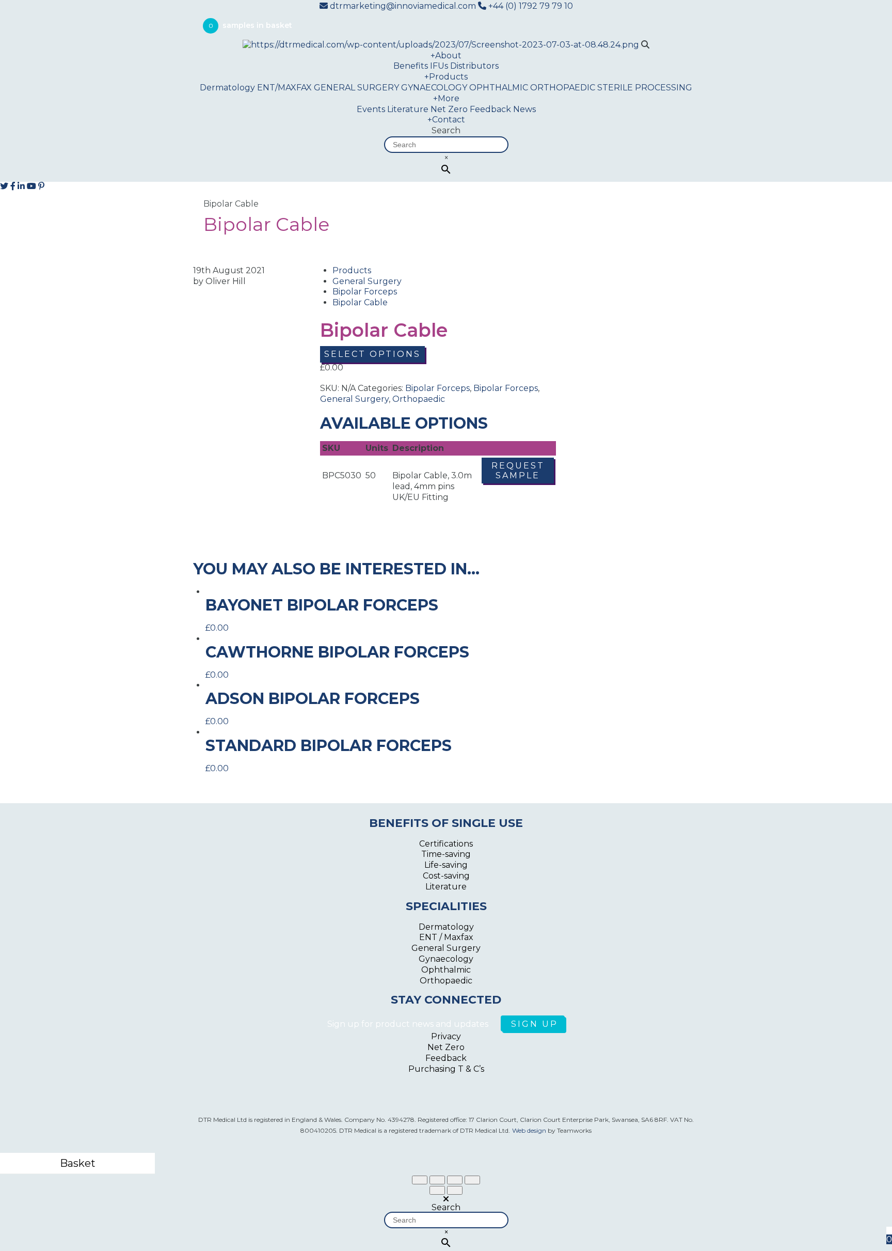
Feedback (490, 109)
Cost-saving (446, 876)
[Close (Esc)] (419, 1180)
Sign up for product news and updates (408, 1024)
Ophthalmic (446, 970)
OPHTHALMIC (498, 87)
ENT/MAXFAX (284, 87)
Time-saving (446, 854)
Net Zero (449, 109)
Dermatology (227, 87)
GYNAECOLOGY (434, 87)
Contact (446, 119)
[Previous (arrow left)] (437, 1190)
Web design (529, 1130)
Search (446, 130)
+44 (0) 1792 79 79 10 (529, 6)
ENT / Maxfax (446, 937)
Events (371, 109)
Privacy (446, 1036)
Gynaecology (446, 959)
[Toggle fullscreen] (455, 1180)
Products (446, 77)
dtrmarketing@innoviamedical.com (403, 6)
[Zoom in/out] (472, 1180)
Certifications (446, 844)
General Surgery (367, 281)
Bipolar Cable (360, 302)
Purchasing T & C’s (446, 1069)
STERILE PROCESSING (644, 87)
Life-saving (446, 865)
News (524, 109)
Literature (407, 109)
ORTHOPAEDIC (562, 87)
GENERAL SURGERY (356, 87)
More (446, 98)
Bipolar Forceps (364, 291)
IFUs (439, 66)
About (446, 55)
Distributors (474, 66)
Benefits (410, 66)
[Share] (437, 1180)
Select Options (372, 354)
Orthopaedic (418, 399)
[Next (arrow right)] (455, 1190)
